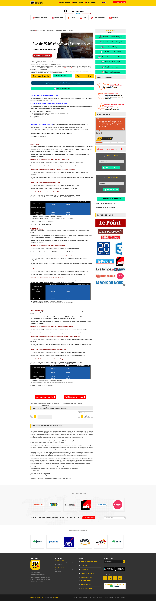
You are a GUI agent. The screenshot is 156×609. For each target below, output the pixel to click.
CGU (43, 597)
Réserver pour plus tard (106, 204)
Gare (84, 18)
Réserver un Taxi (86, 577)
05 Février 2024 (59, 560)
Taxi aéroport (86, 581)
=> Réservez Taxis (120, 2)
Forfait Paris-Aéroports (89, 562)
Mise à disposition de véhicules (112, 57)
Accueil (75, 597)
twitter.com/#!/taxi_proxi (42, 475)
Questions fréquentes (112, 72)
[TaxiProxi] (35, 569)
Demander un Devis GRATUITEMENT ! (41, 225)
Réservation (58, 18)
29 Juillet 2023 (59, 567)
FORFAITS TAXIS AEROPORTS (112, 199)
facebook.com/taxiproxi (43, 473)
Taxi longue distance (112, 67)
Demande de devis (41, 76)
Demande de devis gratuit (106, 207)
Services (115, 18)
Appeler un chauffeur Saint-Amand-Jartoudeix (64, 83)
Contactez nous (86, 588)
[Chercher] (124, 517)
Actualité (84, 569)
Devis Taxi (84, 565)
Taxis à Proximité (41, 18)
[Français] (103, 2)
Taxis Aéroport (98, 18)
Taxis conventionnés (64, 88)
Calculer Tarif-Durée (88, 573)
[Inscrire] (124, 561)
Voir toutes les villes (89, 517)
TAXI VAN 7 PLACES (112, 62)
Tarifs (72, 18)
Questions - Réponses (96, 597)
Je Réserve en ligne (74, 396)
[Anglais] (105, 2)
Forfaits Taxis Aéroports (63, 76)
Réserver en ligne (84, 76)
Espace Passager (65, 458)
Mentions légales (35, 597)
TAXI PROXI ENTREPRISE (112, 52)
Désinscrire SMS (86, 584)
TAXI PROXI (55, 597)
